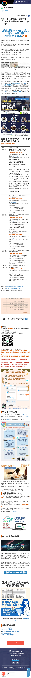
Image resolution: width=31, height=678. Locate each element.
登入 (16, 2)
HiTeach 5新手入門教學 (8, 634)
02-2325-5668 (15, 657)
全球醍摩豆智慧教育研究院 (13, 288)
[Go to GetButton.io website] (3, 676)
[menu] (29, 2)
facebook (29, 16)
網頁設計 (17, 668)
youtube (17, 663)
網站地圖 (11, 667)
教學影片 (7, 633)
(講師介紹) (15, 221)
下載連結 (24, 414)
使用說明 (15, 511)
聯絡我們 (28, 673)
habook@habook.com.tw (15, 655)
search (19, 2)
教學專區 (8, 419)
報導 (25, 83)
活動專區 (5, 11)
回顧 (25, 318)
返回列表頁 (15, 642)
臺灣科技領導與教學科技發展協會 (14, 286)
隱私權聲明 (4, 667)
